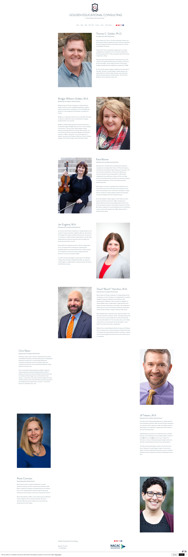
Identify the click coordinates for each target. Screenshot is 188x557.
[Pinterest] (119, 25)
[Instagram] (121, 25)
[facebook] (123, 25)
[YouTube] (116, 25)
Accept (181, 554)
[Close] (186, 554)
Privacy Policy (58, 554)
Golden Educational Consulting (68, 541)
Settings (175, 554)
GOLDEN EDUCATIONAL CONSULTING (95, 15)
